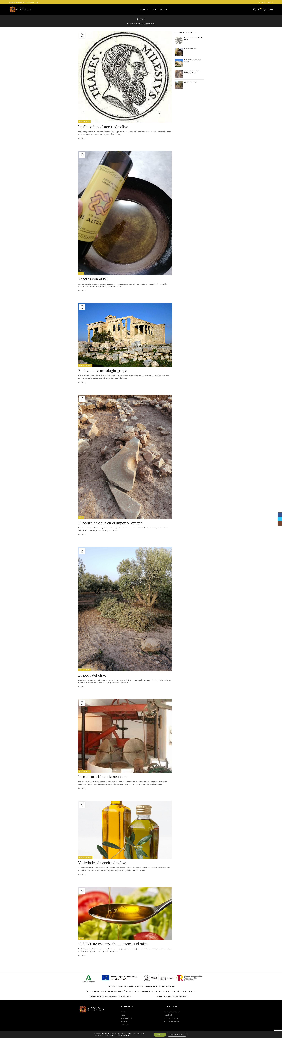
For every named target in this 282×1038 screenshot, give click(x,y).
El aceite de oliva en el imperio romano (110, 523)
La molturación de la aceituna (102, 776)
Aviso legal (168, 1015)
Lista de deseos (260, 8)
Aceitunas (82, 121)
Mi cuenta (262, 2)
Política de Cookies (171, 1018)
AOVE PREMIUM (126, 1018)
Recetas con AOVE (93, 279)
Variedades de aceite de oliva (102, 862)
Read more (82, 138)
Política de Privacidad (172, 1021)
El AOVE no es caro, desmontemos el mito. (113, 944)
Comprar (144, 9)
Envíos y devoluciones (172, 1012)
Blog (154, 9)
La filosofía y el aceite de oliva (103, 126)
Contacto (163, 9)
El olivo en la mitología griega (102, 370)
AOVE (87, 121)
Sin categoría (87, 365)
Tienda (123, 1012)
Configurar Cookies (177, 1034)
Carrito (270, 2)
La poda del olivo (92, 675)
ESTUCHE (124, 1021)
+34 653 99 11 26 (32, 2)
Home (131, 24)
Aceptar (160, 1034)
